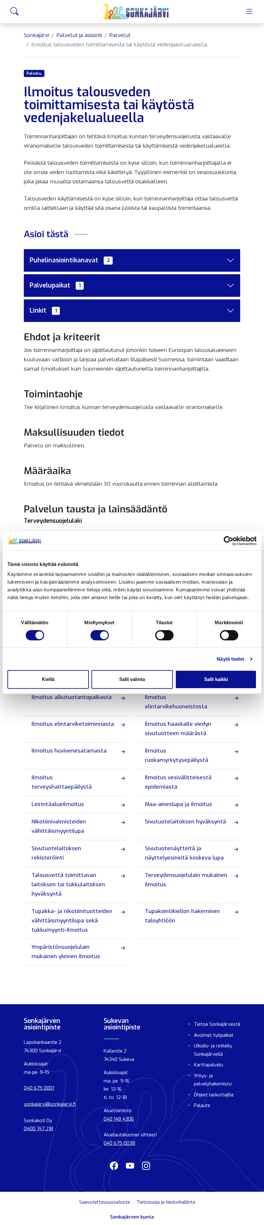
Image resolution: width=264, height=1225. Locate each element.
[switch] (99, 635)
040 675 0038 (119, 1143)
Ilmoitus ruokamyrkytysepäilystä (176, 755)
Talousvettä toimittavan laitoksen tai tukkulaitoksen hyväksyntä (68, 884)
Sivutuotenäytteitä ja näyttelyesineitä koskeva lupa (184, 853)
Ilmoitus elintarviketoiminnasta (73, 724)
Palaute (202, 1105)
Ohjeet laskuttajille (214, 1095)
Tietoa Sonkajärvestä (217, 1024)
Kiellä (48, 679)
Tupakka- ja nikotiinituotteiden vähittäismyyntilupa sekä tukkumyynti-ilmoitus (72, 921)
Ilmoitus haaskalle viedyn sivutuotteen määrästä (178, 728)
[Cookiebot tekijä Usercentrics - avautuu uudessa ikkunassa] (228, 541)
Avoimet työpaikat (213, 1035)
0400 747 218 (38, 1128)
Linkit (43, 310)
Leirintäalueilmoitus (58, 804)
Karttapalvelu (208, 1065)
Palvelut (119, 35)
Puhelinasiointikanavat (70, 260)
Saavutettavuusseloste (104, 1202)
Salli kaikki (216, 679)
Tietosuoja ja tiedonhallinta (166, 1202)
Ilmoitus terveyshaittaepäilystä (62, 782)
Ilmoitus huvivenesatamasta (69, 750)
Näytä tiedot (230, 659)
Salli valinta (132, 679)
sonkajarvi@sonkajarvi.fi (50, 1104)
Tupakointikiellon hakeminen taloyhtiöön (182, 916)
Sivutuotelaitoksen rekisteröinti (56, 853)
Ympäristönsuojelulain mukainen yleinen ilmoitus (66, 951)
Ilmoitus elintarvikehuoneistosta (176, 702)
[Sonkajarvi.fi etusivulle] (136, 11)
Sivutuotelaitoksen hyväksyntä (185, 821)
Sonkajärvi (36, 35)
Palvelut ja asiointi (79, 35)
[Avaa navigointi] (249, 11)
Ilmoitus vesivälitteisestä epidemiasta (178, 782)
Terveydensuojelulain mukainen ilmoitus (186, 879)
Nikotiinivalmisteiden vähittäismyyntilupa (59, 826)
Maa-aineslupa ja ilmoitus (178, 804)
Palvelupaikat (55, 285)
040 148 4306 (119, 1119)
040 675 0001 (39, 1088)
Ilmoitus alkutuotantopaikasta (72, 697)
